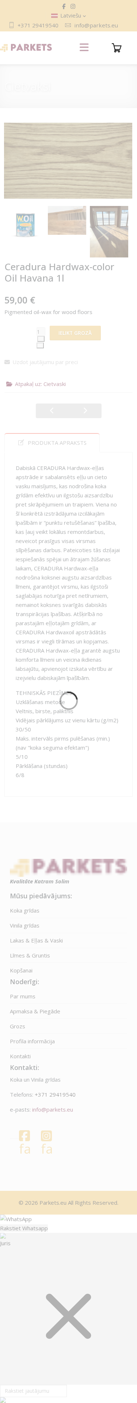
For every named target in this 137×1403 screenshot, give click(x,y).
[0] (117, 47)
